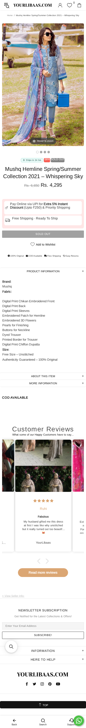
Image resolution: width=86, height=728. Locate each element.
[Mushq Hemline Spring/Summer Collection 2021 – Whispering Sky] (37, 152)
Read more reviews (43, 572)
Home (10, 15)
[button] (40, 561)
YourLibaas (32, 5)
